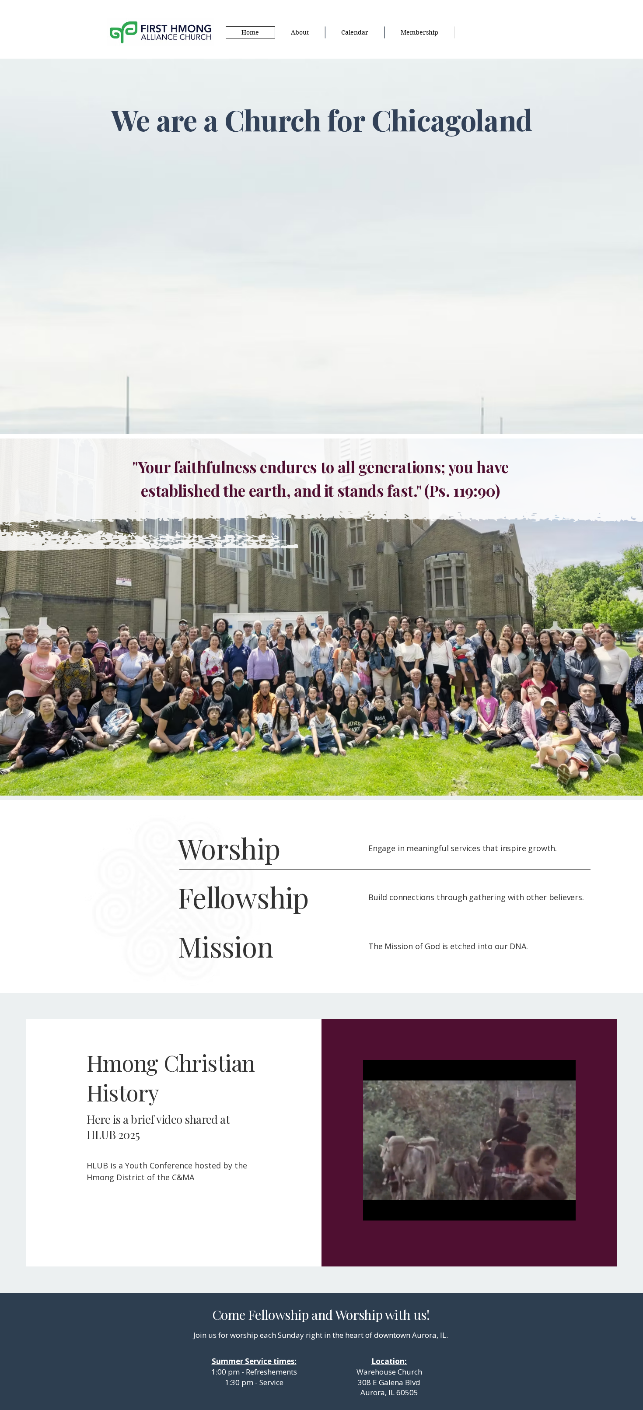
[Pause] (374, 1208)
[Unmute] (389, 1208)
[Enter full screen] (564, 1208)
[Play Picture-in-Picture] (549, 1208)
